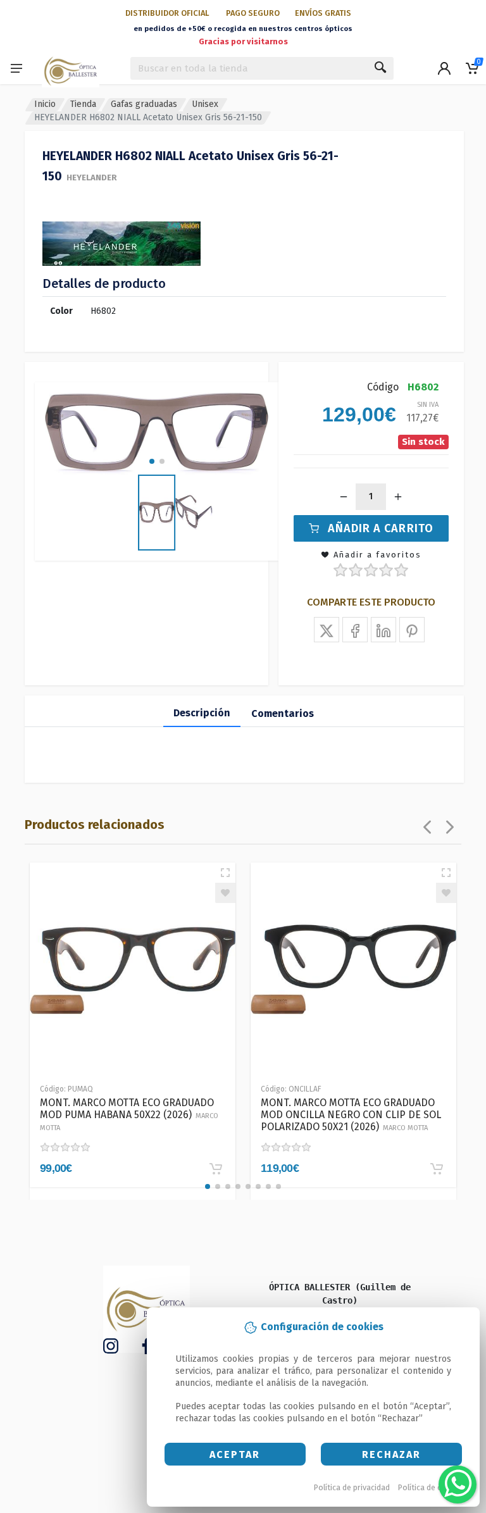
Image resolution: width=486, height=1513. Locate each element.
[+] (398, 496)
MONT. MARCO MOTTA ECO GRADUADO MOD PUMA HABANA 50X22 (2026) (129, 1114)
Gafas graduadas (144, 104)
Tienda (83, 104)
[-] (344, 496)
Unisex (205, 104)
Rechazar (391, 1454)
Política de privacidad (352, 1487)
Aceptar (234, 1454)
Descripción (201, 713)
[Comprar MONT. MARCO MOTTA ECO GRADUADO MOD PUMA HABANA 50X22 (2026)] (215, 1168)
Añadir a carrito (380, 528)
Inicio (45, 104)
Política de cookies (432, 1487)
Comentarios (282, 713)
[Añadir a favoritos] (225, 893)
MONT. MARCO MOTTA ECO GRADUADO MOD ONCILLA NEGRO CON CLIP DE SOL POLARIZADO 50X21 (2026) (351, 1115)
